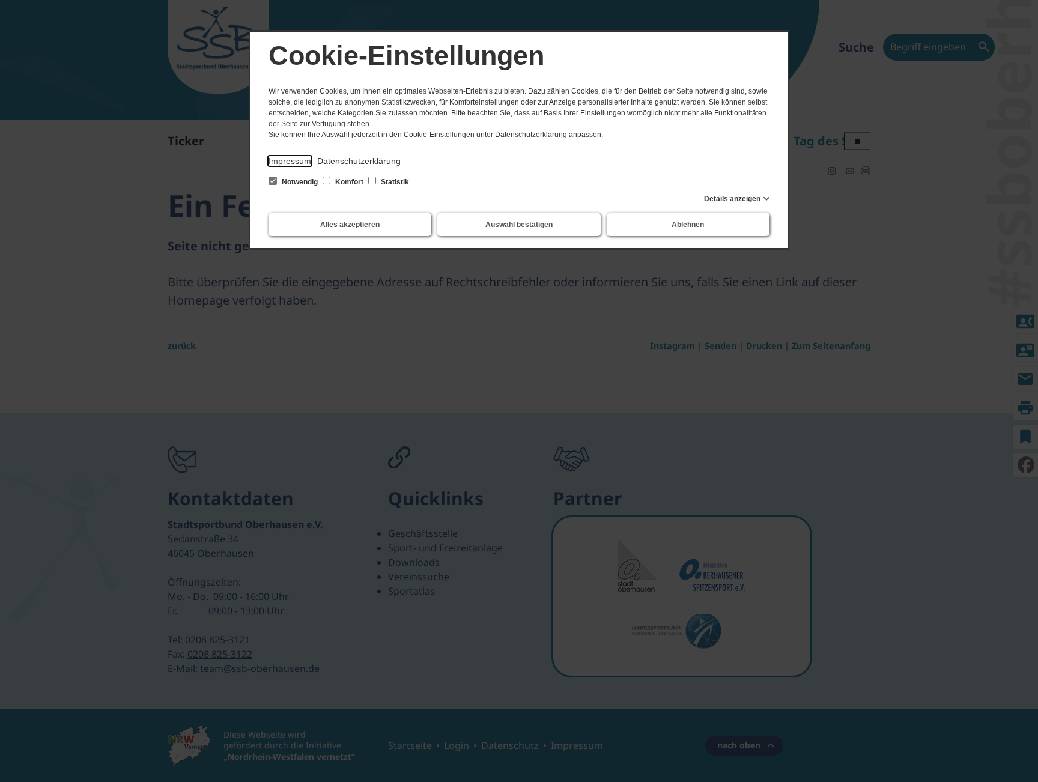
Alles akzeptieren (350, 224)
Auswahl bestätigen (519, 224)
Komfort (349, 182)
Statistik (394, 182)
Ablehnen (688, 224)
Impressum (290, 161)
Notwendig (300, 182)
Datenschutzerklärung (359, 161)
